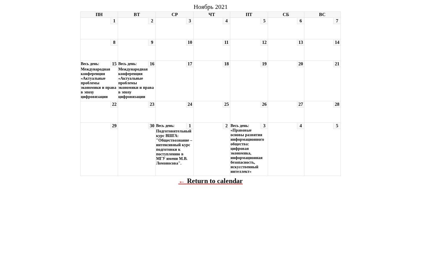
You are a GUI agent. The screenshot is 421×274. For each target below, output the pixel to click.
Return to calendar (215, 181)
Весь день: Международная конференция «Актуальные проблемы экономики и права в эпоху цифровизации (98, 80)
